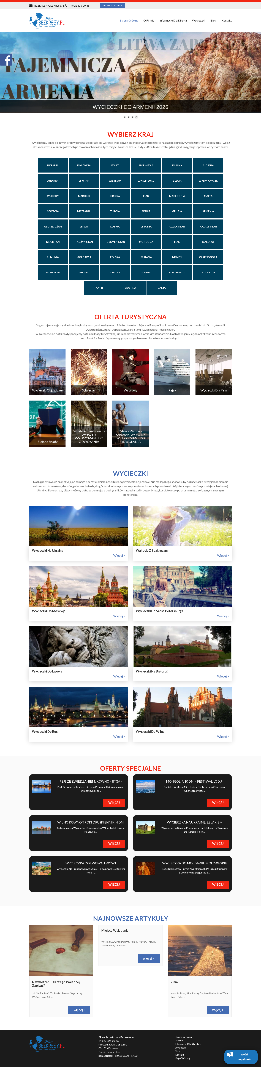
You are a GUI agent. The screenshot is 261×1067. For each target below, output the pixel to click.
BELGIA (177, 180)
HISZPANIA (84, 211)
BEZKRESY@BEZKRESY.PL (49, 5)
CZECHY (115, 272)
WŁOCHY (53, 195)
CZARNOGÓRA (208, 257)
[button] (241, 1057)
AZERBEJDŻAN (53, 226)
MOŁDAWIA (84, 257)
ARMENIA (208, 211)
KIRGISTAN (53, 241)
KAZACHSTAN (208, 226)
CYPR (99, 287)
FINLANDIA (84, 165)
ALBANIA (146, 272)
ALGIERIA (208, 165)
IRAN (177, 241)
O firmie (148, 20)
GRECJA (115, 195)
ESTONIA (146, 226)
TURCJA (115, 211)
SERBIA (146, 211)
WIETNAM (115, 180)
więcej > (119, 555)
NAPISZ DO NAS (112, 5)
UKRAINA (53, 165)
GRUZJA (177, 211)
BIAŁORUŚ (208, 241)
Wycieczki (180, 1047)
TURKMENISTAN (115, 241)
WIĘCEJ (114, 803)
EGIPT (115, 165)
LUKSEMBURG (146, 180)
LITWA (84, 226)
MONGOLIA (146, 241)
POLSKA (115, 257)
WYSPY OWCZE (208, 180)
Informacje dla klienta (173, 20)
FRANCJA (146, 257)
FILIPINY (177, 165)
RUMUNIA (53, 257)
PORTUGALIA (177, 272)
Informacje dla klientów (188, 1043)
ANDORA (52, 180)
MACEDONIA (177, 195)
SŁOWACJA (53, 272)
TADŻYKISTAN (84, 241)
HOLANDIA (208, 272)
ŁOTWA (115, 226)
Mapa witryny (182, 1058)
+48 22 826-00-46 (79, 5)
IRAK (146, 195)
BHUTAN (84, 180)
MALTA (208, 195)
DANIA (161, 287)
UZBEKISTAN (177, 226)
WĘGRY (84, 272)
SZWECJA (53, 211)
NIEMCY (177, 257)
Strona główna (129, 20)
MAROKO (84, 195)
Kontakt (227, 20)
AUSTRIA (130, 287)
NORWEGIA (146, 165)
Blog (213, 20)
